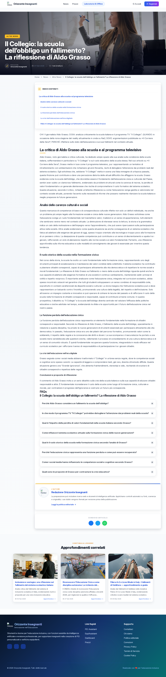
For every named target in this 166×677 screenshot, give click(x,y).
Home (37, 77)
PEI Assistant (91, 629)
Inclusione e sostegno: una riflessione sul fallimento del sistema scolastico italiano (34, 583)
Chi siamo (128, 633)
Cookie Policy (130, 655)
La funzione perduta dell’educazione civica (57, 113)
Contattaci (128, 629)
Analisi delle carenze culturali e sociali (55, 102)
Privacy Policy (130, 647)
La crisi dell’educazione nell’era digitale (56, 118)
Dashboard (90, 638)
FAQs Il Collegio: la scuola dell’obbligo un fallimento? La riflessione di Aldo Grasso (73, 124)
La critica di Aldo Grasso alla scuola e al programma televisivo (66, 96)
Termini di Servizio (132, 651)
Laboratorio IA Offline (93, 4)
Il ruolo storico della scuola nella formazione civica (60, 107)
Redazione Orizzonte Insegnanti (69, 492)
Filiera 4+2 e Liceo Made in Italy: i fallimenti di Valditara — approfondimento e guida (130, 583)
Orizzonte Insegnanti (18, 67)
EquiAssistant (91, 633)
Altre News (12, 36)
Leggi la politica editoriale (62, 504)
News (65, 4)
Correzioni (128, 642)
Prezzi (75, 4)
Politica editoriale (131, 638)
